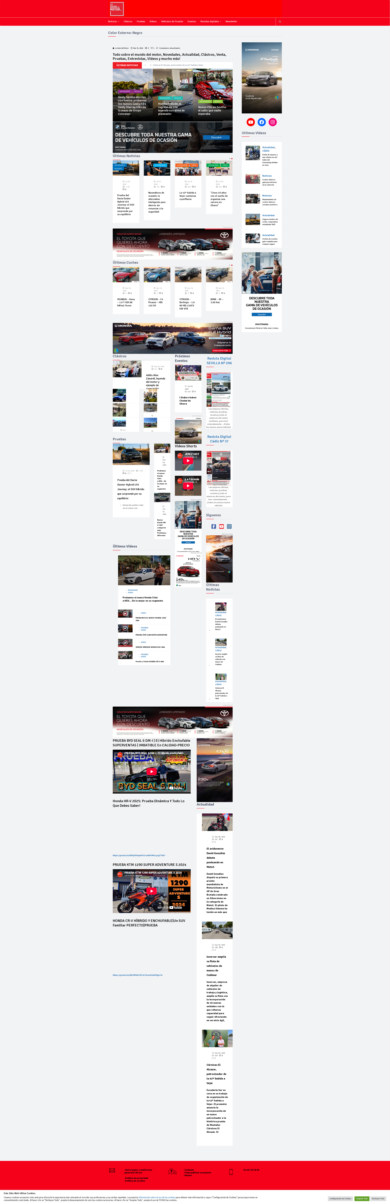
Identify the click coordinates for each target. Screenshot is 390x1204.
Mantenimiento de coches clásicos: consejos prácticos (269, 202)
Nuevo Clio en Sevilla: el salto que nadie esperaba (172, 110)
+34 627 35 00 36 (251, 1170)
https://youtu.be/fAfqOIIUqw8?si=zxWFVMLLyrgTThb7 (139, 855)
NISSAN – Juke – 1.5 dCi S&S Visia (156, 287)
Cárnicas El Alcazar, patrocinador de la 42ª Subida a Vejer (188, 199)
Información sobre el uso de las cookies (157, 1197)
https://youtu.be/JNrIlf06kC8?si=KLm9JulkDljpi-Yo (138, 975)
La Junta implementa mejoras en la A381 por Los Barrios (218, 199)
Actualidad (120, 165)
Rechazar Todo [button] (378, 1198)
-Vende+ (188, 1175)
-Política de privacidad (136, 1178)
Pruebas (141, 21)
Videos (153, 21)
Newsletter (231, 21)
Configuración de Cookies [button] (340, 1198)
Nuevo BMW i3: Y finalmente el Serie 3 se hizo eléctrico (211, 110)
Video (130, 593)
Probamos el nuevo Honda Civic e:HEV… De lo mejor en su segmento (143, 599)
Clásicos (128, 21)
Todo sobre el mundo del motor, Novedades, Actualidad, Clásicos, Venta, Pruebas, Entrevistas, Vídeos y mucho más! (169, 56)
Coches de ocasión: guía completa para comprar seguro (270, 241)
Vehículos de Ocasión (172, 21)
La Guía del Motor (122, 48)
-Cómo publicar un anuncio (197, 1172)
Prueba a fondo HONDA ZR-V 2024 (150, 661)
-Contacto (189, 1170)
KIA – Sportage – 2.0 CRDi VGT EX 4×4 (125, 302)
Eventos (192, 21)
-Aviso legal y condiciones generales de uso (138, 1171)
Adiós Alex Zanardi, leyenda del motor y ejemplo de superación (155, 381)
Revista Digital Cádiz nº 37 (219, 439)
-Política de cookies (134, 1180)
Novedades (125, 98)
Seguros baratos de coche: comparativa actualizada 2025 (270, 222)
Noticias (112, 21)
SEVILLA (137, 98)
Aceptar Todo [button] (362, 1198)
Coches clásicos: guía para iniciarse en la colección (269, 182)
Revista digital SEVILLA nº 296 (219, 360)
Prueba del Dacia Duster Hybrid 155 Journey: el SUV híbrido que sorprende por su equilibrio (130, 489)
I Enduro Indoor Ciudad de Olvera (188, 400)
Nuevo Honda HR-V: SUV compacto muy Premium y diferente (161, 528)
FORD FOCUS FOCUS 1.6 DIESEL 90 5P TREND (218, 304)
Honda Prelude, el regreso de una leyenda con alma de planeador (131, 109)
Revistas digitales (209, 21)
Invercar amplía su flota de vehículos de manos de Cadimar (179, 65)
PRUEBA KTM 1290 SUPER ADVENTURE (151, 635)
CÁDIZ (131, 165)
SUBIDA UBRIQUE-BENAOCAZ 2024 (150, 647)
